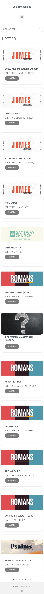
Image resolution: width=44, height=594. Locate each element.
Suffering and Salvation (18, 560)
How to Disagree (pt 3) (17, 292)
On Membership (13, 248)
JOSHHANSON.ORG (22, 7)
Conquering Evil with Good (19, 516)
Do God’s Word (12, 114)
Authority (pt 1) (13, 471)
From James (11, 203)
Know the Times (13, 382)
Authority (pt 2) (13, 426)
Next (30, 580)
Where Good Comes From (18, 158)
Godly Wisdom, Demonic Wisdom (21, 69)
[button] (22, 17)
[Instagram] (22, 591)
